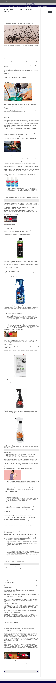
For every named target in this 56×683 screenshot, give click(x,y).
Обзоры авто (39, 6)
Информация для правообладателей (46, 0)
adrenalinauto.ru (27, 4)
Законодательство (28, 6)
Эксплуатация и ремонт (19, 6)
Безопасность (11, 6)
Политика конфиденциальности (35, 0)
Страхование (45, 6)
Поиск (43, 10)
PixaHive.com (34, 681)
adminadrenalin (13, 13)
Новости (34, 6)
